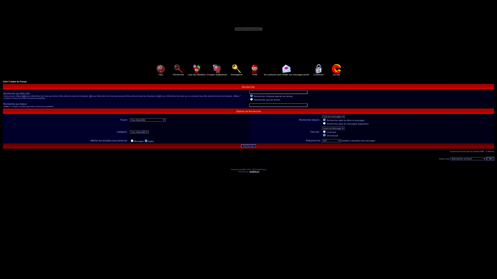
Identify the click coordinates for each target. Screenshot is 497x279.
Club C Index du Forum (15, 81)
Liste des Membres (197, 74)
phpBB (242, 169)
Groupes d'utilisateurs (217, 74)
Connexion (319, 74)
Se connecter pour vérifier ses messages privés (286, 74)
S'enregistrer (237, 74)
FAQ (161, 74)
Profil (254, 74)
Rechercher (178, 74)
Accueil (336, 74)
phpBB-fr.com (254, 171)
